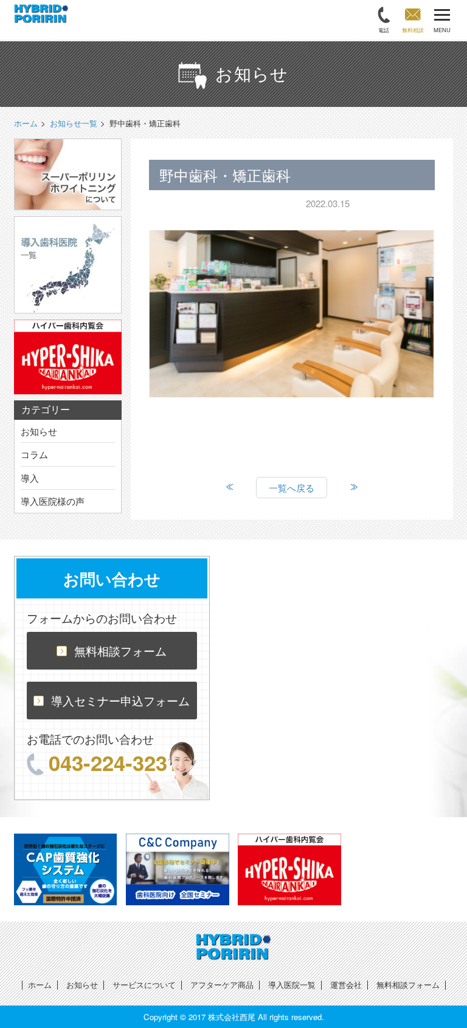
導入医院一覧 (292, 984)
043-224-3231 (114, 762)
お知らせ (39, 431)
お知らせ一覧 (73, 123)
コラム (34, 454)
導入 (30, 477)
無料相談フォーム (120, 650)
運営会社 (346, 984)
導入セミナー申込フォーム (120, 700)
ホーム (40, 984)
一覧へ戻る (291, 487)
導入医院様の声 (53, 501)
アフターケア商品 (222, 984)
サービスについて (144, 984)
